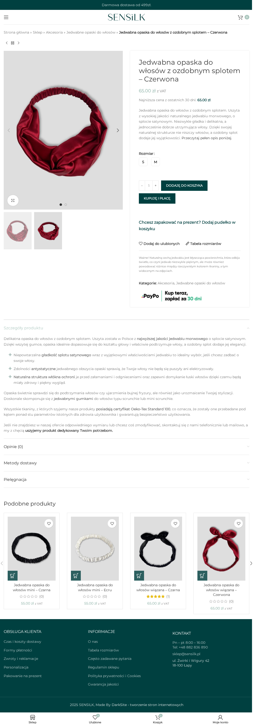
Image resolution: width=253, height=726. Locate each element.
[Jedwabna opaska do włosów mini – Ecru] (95, 549)
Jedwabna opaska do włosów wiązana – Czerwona (221, 590)
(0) (41, 596)
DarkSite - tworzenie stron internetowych (147, 705)
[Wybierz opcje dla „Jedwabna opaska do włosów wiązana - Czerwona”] (202, 576)
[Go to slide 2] (65, 204)
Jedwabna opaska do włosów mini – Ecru (95, 587)
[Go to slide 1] (61, 204)
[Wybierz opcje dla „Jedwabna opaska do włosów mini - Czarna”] (13, 576)
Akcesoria (54, 32)
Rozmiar (146, 153)
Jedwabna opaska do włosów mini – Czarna (31, 587)
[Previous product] (7, 43)
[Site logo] (126, 17)
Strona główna (16, 32)
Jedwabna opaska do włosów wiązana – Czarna (158, 587)
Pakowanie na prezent (23, 676)
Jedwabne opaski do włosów (90, 32)
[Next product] (18, 43)
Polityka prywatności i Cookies (114, 676)
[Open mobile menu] (6, 17)
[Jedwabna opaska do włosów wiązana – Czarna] (158, 549)
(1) (168, 596)
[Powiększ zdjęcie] (13, 200)
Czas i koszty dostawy (22, 641)
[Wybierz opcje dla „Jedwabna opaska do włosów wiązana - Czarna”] (139, 576)
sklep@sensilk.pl (186, 654)
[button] (9, 130)
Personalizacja (16, 667)
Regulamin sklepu (103, 667)
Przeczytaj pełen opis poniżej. (207, 138)
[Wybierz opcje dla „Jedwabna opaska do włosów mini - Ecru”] (76, 576)
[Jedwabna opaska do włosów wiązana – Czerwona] (221, 549)
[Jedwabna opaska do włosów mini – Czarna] (32, 549)
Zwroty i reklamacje (21, 658)
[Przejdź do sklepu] (13, 43)
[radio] (143, 161)
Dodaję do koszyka (184, 185)
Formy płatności (18, 650)
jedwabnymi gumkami (73, 398)
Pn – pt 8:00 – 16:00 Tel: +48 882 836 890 (190, 645)
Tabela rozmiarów (103, 650)
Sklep (37, 32)
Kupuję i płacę (157, 198)
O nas (93, 641)
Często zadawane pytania (109, 658)
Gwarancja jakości (103, 684)
